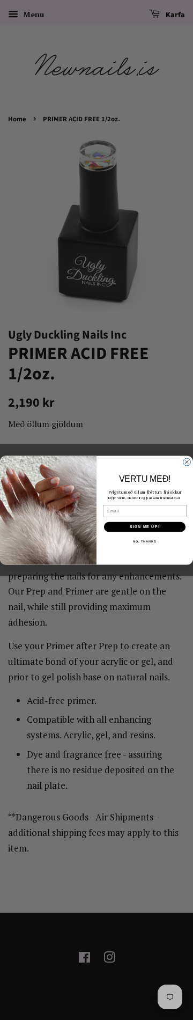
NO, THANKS (145, 541)
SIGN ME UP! (145, 526)
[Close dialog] (187, 462)
